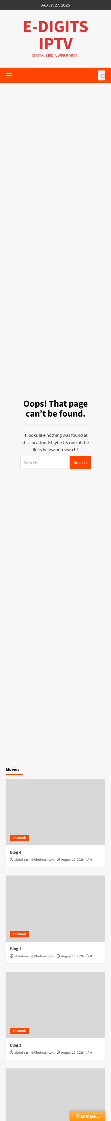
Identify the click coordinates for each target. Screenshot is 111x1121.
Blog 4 (15, 852)
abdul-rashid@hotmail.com (35, 859)
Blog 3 (15, 949)
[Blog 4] (55, 812)
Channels (19, 837)
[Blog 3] (55, 908)
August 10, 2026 (72, 859)
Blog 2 (15, 1045)
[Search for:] (45, 462)
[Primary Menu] (11, 75)
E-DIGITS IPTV (55, 35)
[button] (101, 75)
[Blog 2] (55, 1005)
